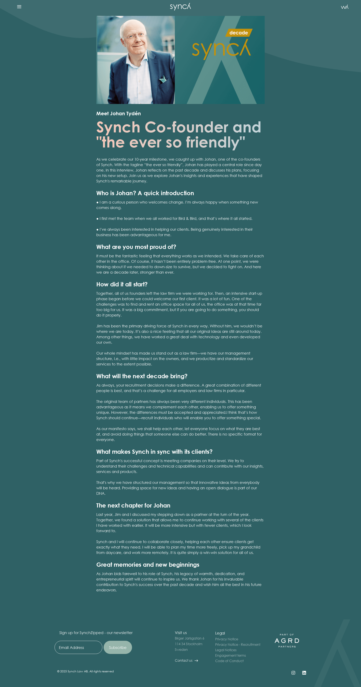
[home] (180, 6)
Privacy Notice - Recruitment (237, 644)
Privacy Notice (226, 639)
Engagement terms (230, 655)
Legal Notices (225, 650)
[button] (19, 7)
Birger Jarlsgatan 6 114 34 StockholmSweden (189, 644)
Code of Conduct (229, 661)
